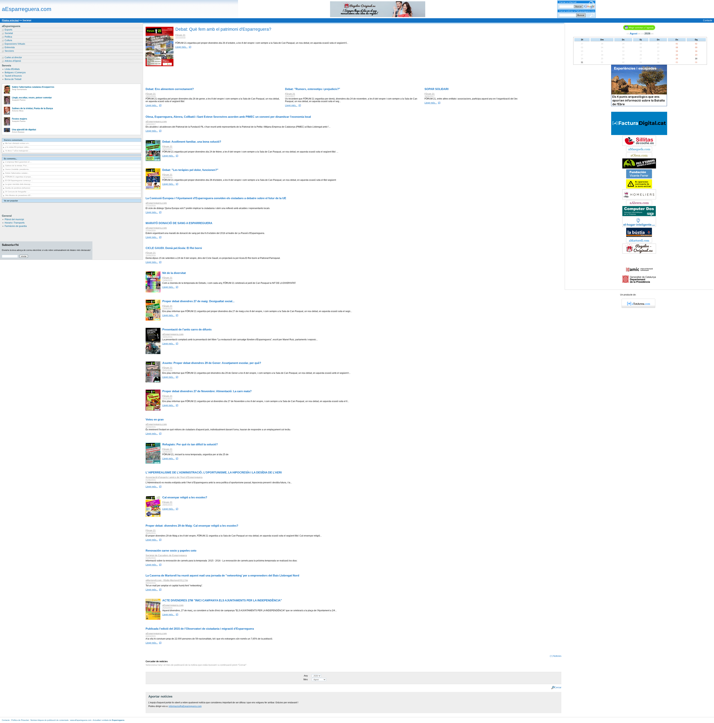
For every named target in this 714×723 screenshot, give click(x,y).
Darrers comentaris (13, 140)
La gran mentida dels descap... (18, 184)
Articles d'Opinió (13, 61)
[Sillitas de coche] (639, 145)
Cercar (557, 687)
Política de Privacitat (20, 720)
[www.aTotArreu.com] (637, 307)
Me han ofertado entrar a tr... (17, 143)
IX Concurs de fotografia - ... (17, 192)
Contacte (707, 20)
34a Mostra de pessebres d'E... (18, 195)
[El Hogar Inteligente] (639, 226)
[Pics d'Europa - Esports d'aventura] (639, 168)
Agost (633, 33)
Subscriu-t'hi (10, 244)
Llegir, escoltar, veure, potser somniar (32, 97)
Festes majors (19, 119)
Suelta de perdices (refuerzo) (17, 188)
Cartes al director (13, 57)
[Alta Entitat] (639, 188)
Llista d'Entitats (12, 69)
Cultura (9, 40)
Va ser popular (11, 201)
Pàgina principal (10, 20)
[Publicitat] (639, 215)
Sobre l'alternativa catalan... (17, 173)
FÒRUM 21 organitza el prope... (19, 177)
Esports (9, 29)
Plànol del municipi (14, 219)
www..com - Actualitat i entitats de (97, 720)
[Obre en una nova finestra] (639, 151)
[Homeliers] (639, 198)
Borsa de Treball (13, 79)
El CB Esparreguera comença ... (19, 180)
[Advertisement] (354, 77)
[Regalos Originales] (639, 253)
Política (9, 37)
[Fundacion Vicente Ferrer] (639, 178)
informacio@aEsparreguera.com (185, 706)
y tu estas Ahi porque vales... (17, 147)
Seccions (10, 51)
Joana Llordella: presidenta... (17, 169)
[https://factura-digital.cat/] (639, 134)
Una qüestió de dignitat (24, 129)
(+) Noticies (555, 656)
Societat (9, 33)
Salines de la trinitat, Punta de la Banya (32, 108)
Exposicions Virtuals (15, 44)
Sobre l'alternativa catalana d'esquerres (33, 87)
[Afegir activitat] (639, 29)
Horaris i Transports (15, 222)
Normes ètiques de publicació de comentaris (49, 720)
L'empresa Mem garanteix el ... (18, 162)
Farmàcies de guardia (16, 226)
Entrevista (10, 47)
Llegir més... (181, 47)
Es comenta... (10, 159)
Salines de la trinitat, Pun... (16, 166)
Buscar (580, 15)
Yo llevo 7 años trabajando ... (17, 151)
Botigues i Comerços (15, 72)
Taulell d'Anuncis (13, 76)
